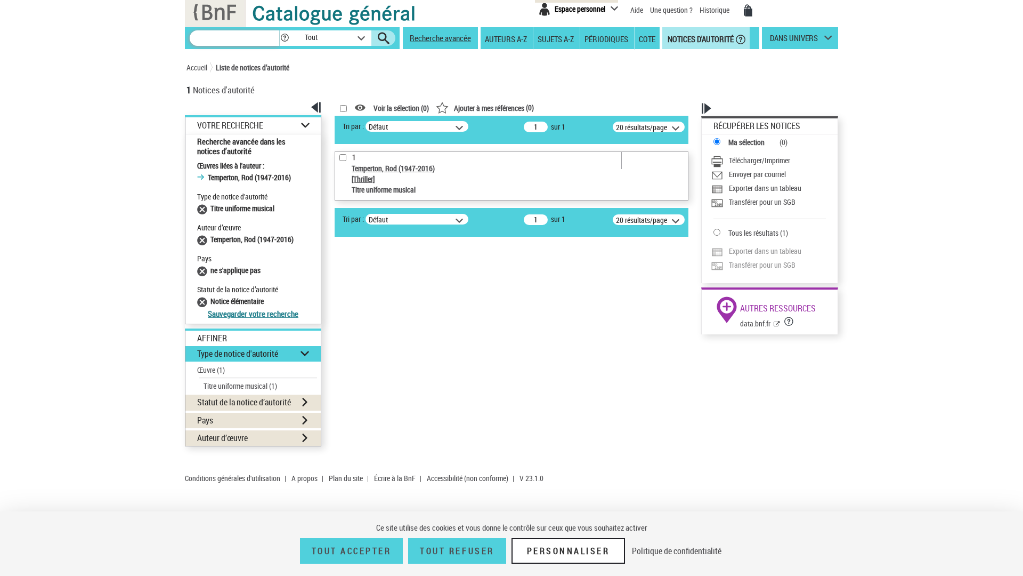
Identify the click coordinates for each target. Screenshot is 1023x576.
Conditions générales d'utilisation (232, 478)
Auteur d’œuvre (222, 438)
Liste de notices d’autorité (252, 67)
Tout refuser (457, 551)
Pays (205, 420)
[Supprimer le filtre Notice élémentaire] (203, 301)
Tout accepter (352, 551)
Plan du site (346, 478)
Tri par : (353, 126)
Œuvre (211, 370)
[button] (284, 38)
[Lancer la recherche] (383, 38)
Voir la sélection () (401, 108)
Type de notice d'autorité (237, 353)
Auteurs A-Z (506, 38)
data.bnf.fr (755, 323)
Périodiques (606, 38)
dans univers (794, 40)
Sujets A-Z (556, 38)
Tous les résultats (753, 233)
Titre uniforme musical (240, 386)
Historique (715, 10)
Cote (647, 38)
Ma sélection (746, 142)
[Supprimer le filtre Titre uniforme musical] (203, 208)
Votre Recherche (230, 125)
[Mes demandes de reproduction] (748, 10)
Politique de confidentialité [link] (676, 551)
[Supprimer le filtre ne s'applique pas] (203, 270)
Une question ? (672, 10)
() (494, 107)
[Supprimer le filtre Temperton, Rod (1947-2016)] (203, 239)
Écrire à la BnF (395, 478)
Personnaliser (568, 551)
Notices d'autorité (700, 38)
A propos (304, 478)
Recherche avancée (440, 38)
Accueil (196, 67)
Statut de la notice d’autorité (244, 402)
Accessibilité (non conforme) (467, 478)
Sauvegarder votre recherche (253, 313)
